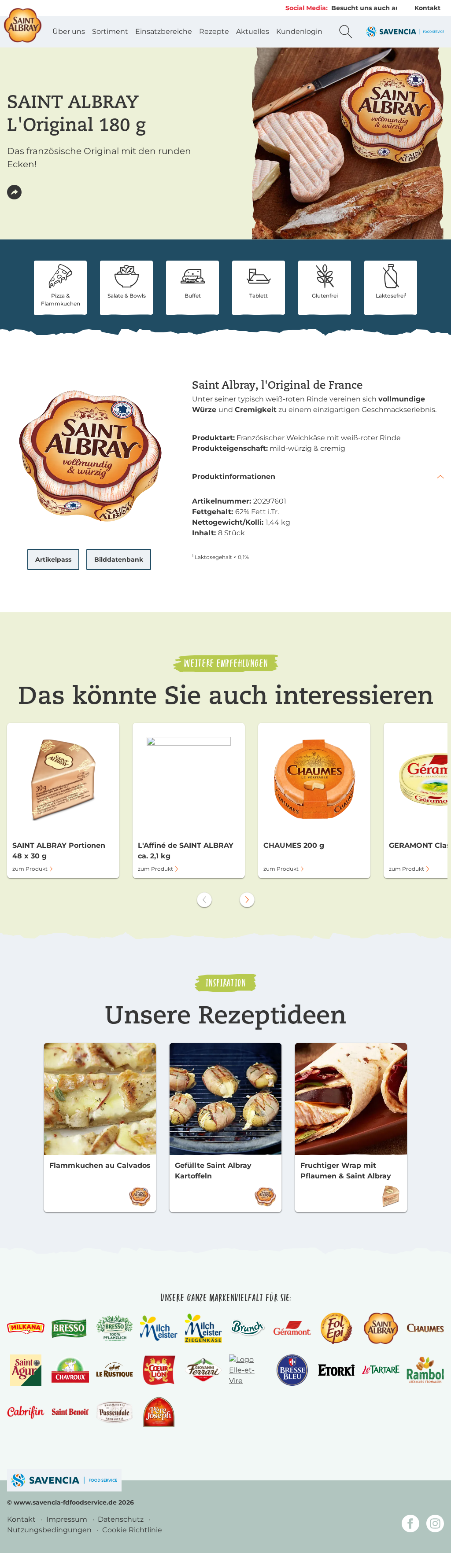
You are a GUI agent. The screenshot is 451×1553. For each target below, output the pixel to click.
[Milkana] (25, 1328)
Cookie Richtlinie (132, 1530)
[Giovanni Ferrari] (203, 1370)
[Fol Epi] (336, 1328)
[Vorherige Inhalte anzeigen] (204, 899)
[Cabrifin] (25, 1412)
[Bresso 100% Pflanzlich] (114, 1327)
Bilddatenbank (118, 559)
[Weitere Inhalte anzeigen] (247, 899)
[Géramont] (292, 1328)
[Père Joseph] (158, 1412)
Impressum (67, 1519)
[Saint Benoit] (70, 1412)
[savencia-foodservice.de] (64, 1480)
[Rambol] (425, 1370)
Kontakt (427, 8)
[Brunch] (247, 1328)
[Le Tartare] (380, 1369)
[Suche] (345, 31)
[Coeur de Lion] (159, 1370)
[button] (14, 192)
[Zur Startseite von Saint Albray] (22, 25)
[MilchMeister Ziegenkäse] (203, 1328)
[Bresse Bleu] (292, 1370)
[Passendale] (114, 1411)
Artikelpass (53, 559)
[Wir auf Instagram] (435, 1525)
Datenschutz (121, 1519)
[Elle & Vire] (247, 1370)
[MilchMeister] (158, 1328)
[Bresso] (70, 1328)
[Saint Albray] (381, 1328)
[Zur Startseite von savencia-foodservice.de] (405, 31)
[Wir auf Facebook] (410, 1525)
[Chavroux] (70, 1370)
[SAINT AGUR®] (25, 1370)
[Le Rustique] (114, 1369)
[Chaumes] (425, 1328)
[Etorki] (336, 1370)
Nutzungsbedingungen (50, 1530)
